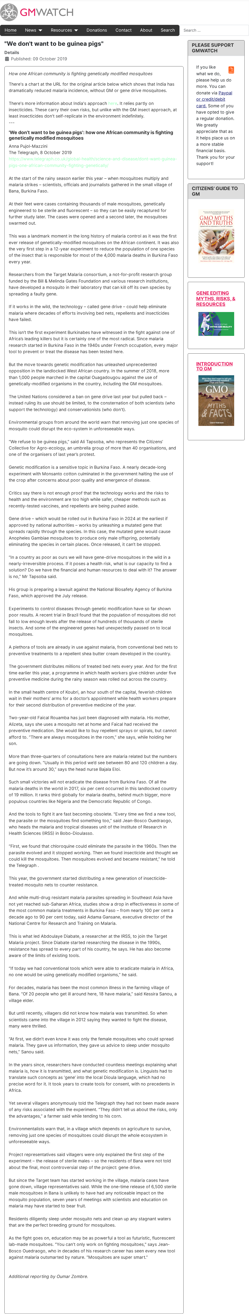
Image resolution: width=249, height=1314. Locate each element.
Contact (124, 30)
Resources (61, 30)
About (146, 30)
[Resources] (75, 30)
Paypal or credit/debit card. (214, 99)
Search (168, 30)
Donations (97, 30)
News (30, 30)
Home (11, 30)
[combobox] (214, 30)
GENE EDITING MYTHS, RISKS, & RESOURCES (215, 298)
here (112, 103)
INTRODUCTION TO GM (214, 366)
